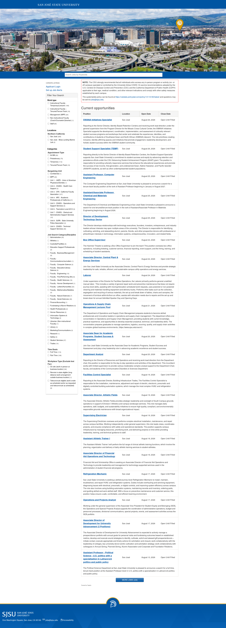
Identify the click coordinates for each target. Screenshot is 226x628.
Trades (54, 343)
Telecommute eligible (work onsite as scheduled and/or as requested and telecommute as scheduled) (63, 384)
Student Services (57, 340)
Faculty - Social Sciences (60, 299)
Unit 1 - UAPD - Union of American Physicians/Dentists (63, 181)
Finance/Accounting (58, 302)
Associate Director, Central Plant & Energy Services (100, 259)
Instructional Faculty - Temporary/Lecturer (59, 104)
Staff (53, 123)
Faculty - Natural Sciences (61, 295)
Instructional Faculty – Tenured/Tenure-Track (59, 110)
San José (55, 136)
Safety (53, 337)
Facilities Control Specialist (97, 374)
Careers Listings (53, 83)
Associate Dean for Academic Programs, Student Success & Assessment (98, 336)
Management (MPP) (59, 114)
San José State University (59, 4)
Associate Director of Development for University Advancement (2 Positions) (97, 523)
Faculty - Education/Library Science (60, 268)
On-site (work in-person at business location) (60, 367)
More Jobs (129, 579)
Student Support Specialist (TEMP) (100, 148)
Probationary (56, 158)
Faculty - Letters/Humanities (62, 286)
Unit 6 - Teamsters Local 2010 (62, 209)
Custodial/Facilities (58, 244)
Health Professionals (58, 309)
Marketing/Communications (61, 330)
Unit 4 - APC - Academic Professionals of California (61, 198)
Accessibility (68, 620)
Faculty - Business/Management (62, 254)
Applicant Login (53, 86)
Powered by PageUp (86, 585)
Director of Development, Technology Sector (95, 218)
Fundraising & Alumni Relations (62, 305)
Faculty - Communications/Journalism (61, 259)
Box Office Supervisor (94, 239)
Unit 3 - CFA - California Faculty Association (62, 193)
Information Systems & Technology (58, 316)
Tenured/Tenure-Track (59, 165)
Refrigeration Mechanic (95, 473)
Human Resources (58, 312)
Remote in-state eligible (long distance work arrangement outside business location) (61, 374)
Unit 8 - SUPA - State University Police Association (62, 221)
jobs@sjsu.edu (97, 99)
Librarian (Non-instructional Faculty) (60, 322)
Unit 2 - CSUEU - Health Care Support (61, 187)
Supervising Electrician (95, 415)
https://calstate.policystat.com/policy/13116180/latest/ (137, 96)
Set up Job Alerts (54, 89)
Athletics (54, 240)
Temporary (56, 162)
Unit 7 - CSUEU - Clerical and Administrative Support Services (62, 214)
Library (53, 327)
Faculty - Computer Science (61, 264)
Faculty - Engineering (59, 273)
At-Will (54, 155)
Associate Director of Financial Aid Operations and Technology (99, 455)
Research (54, 333)
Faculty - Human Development (62, 283)
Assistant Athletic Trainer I (96, 438)
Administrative (56, 237)
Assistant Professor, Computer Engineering (98, 176)
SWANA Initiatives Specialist (97, 119)
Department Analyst (93, 354)
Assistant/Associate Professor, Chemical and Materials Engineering (98, 195)
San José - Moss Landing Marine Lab (62, 141)
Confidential (55, 173)
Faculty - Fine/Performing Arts (62, 277)
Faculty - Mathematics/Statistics (62, 291)
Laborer (87, 275)
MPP (53, 177)
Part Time (55, 355)
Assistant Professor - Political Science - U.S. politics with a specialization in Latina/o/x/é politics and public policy (98, 557)
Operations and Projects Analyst (99, 499)
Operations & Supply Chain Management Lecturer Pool (97, 305)
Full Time (55, 352)
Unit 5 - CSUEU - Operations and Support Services (62, 204)
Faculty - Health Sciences (61, 280)
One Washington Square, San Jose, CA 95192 (21, 620)
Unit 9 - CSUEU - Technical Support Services (60, 227)
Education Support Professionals (62, 248)
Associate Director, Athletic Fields (100, 394)
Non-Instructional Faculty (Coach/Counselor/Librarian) (61, 119)
